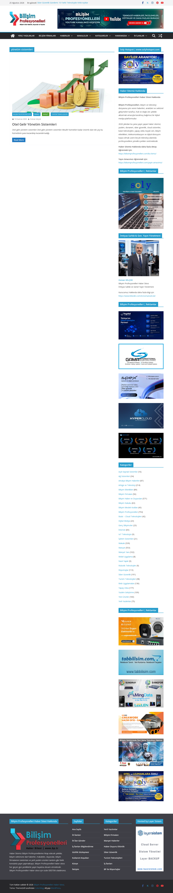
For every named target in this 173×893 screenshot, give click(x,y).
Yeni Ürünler (124, 597)
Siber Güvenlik (125, 574)
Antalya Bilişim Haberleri (129, 480)
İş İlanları (108, 863)
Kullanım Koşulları (80, 858)
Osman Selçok (35, 119)
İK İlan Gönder (78, 840)
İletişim (75, 869)
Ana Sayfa (76, 829)
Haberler (65, 35)
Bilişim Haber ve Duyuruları (130, 498)
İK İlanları (76, 835)
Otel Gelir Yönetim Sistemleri (34, 124)
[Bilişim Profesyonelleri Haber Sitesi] (12, 35)
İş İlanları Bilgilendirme (82, 846)
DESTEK (52, 870)
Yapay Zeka (124, 588)
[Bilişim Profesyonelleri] (38, 828)
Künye (75, 863)
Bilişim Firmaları (47, 35)
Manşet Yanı (124, 552)
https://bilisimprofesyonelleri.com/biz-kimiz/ (137, 153)
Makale (36, 114)
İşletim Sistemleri (126, 538)
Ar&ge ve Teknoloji (127, 485)
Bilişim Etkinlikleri (126, 489)
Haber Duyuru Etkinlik (114, 846)
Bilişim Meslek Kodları (128, 507)
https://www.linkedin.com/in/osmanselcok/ (137, 296)
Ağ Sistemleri (124, 476)
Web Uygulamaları (126, 583)
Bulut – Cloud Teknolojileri (130, 516)
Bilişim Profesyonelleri (22, 114)
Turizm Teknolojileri (60, 114)
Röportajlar (123, 570)
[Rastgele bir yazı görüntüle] (160, 35)
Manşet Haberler (111, 840)
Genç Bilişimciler (126, 525)
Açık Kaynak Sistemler (128, 471)
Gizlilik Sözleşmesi (80, 852)
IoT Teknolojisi (125, 534)
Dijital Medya (124, 521)
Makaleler (82, 35)
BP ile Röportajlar (112, 869)
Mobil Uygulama (126, 556)
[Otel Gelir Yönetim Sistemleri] (62, 85)
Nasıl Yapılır (124, 561)
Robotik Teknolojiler (127, 565)
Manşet (45, 114)
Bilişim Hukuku (125, 503)
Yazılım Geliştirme (126, 592)
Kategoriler (101, 35)
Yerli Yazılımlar (26, 35)
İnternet (122, 530)
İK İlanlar (139, 35)
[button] (71, 36)
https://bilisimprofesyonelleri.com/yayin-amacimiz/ (140, 162)
